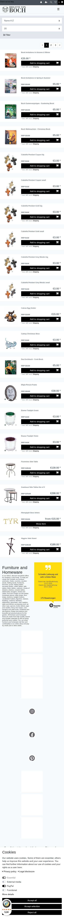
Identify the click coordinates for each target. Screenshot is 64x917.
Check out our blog (7, 2)
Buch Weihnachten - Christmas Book (35, 129)
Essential (11, 877)
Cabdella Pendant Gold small (32, 231)
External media (14, 882)
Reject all (32, 912)
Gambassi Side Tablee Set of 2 (33, 487)
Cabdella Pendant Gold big (31, 206)
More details (8, 894)
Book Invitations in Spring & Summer (35, 78)
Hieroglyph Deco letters (30, 513)
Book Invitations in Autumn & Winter (35, 52)
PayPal (10, 886)
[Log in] (41, 2)
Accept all (32, 900)
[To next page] (60, 45)
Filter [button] (8, 35)
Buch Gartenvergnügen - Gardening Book (37, 103)
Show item (41, 524)
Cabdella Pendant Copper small (33, 180)
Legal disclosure (27, 871)
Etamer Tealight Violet (29, 436)
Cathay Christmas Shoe (30, 334)
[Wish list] (55, 2)
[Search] (51, 2)
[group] (10, 163)
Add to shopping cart (39, 63)
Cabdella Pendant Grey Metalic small (35, 282)
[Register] (46, 2)
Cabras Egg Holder (28, 308)
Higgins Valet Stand (28, 538)
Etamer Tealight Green (30, 410)
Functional (12, 890)
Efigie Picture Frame (29, 385)
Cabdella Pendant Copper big (32, 155)
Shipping (36, 67)
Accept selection (32, 906)
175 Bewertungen (48, 598)
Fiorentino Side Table (29, 462)
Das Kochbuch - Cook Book (32, 359)
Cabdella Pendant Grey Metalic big (34, 257)
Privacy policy (10, 871)
